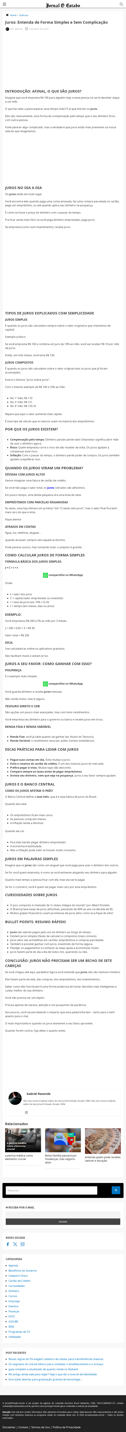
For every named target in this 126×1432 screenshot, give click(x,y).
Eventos (13, 1306)
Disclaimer (9, 1427)
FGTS (12, 1316)
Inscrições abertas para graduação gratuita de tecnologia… (45, 1379)
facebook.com (8, 1244)
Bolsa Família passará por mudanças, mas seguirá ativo (61, 1159)
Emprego (14, 1301)
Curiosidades (17, 1286)
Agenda (13, 1265)
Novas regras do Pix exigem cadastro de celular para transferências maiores (56, 1359)
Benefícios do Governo (23, 1270)
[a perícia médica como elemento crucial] (23, 1140)
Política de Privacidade (67, 1427)
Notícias (23, 15)
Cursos (13, 1296)
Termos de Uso (40, 1427)
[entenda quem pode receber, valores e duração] (103, 1141)
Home (13, 15)
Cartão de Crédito (20, 1281)
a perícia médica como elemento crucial (19, 1157)
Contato (23, 1427)
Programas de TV (19, 1332)
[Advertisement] (63, 60)
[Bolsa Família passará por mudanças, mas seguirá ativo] (63, 1140)
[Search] (116, 1190)
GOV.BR (13, 1321)
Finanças (14, 1311)
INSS (11, 1326)
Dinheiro (14, 1291)
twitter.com (15, 1244)
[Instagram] (26, 1112)
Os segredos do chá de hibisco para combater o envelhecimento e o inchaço (56, 1364)
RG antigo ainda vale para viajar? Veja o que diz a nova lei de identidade (53, 1374)
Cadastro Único (18, 1275)
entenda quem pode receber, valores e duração (103, 1158)
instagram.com (23, 1244)
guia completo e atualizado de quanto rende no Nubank (43, 1369)
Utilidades (15, 1337)
